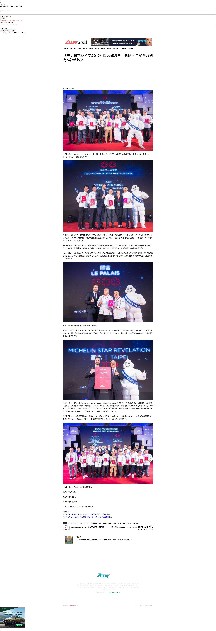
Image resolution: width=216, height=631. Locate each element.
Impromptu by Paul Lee (73, 523)
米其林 (115, 523)
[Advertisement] (108, 75)
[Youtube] (152, 35)
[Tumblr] (82, 596)
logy (81, 523)
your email (3, 28)
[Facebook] (143, 35)
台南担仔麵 (94, 523)
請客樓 (129, 523)
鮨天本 (137, 523)
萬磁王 (66, 88)
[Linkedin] (73, 596)
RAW (84, 523)
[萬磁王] (70, 540)
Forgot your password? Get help (11, 20)
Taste (68, 51)
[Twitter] (147, 35)
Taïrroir (88, 523)
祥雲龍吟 (110, 523)
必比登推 (105, 523)
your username (5, 11)
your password (5, 16)
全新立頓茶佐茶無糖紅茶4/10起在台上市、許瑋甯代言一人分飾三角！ (86, 514)
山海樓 (99, 523)
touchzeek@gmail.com (114, 592)
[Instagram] (145, 35)
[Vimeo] (150, 35)
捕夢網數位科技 (73, 605)
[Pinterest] (78, 596)
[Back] (1, 3)
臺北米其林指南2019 (122, 523)
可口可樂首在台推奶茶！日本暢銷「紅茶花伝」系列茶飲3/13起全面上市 (87, 517)
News (64, 51)
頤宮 (134, 523)
